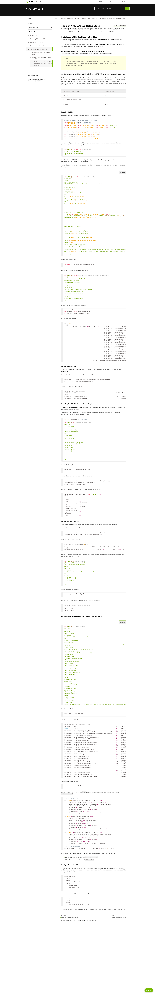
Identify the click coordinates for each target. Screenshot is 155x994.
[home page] (30, 2)
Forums (117, 2)
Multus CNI (64, 371)
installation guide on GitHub (105, 39)
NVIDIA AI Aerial (85, 18)
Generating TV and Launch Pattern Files (40, 39)
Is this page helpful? (120, 25)
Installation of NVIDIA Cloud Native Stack (79, 37)
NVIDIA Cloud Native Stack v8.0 (99, 44)
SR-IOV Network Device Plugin (73, 407)
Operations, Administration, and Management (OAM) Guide (36, 80)
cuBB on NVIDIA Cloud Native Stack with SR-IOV (82, 51)
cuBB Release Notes (33, 75)
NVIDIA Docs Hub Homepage (70, 18)
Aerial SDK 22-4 (97, 18)
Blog (111, 2)
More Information (32, 85)
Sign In (126, 2)
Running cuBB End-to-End (37, 46)
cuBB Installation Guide (34, 71)
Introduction (33, 35)
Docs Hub (39, 2)
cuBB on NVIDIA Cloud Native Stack (114, 18)
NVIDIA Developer (102, 2)
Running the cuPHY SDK (36, 42)
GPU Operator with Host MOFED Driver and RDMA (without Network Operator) (93, 74)
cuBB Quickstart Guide (34, 31)
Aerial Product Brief (33, 27)
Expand (122, 172)
